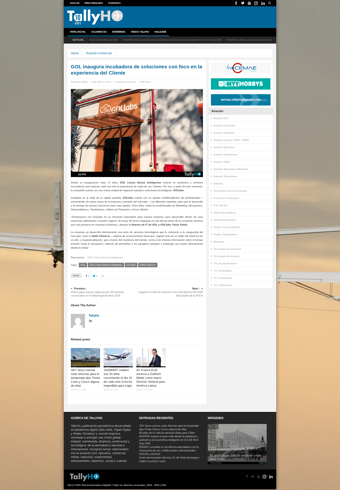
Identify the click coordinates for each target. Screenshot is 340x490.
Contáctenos (114, 3)
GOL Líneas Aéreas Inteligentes (106, 265)
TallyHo (84, 82)
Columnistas (99, 31)
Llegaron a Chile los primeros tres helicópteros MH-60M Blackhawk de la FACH (170, 292)
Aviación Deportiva (224, 132)
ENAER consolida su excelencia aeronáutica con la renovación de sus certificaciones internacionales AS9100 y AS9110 (244, 40)
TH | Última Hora (223, 285)
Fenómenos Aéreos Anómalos (230, 190)
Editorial (218, 183)
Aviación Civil (221, 118)
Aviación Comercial (99, 53)
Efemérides (118, 31)
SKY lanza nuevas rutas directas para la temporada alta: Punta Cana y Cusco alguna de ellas (85, 377)
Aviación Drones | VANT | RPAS (231, 140)
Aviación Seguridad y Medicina (231, 169)
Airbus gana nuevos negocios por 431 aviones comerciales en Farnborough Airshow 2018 (97, 292)
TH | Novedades (223, 270)
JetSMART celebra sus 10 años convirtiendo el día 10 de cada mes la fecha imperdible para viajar (118, 377)
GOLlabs (131, 265)
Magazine (160, 31)
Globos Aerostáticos (225, 212)
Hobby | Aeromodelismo (227, 227)
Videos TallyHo (140, 31)
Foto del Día (220, 205)
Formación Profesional (226, 198)
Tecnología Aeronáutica (227, 256)
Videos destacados (93, 3)
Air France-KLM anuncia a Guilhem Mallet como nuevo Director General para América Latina (150, 377)
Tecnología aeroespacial (227, 248)
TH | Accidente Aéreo (225, 263)
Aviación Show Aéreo (225, 176)
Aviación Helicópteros (226, 154)
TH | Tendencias (223, 278)
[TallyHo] (95, 17)
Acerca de (74, 3)
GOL (83, 265)
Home (75, 53)
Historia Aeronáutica (225, 219)
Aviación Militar (222, 161)
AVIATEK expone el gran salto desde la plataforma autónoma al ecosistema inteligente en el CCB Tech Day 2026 (138, 40)
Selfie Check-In (148, 265)
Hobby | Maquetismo (225, 234)
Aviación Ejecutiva (224, 147)
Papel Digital (78, 31)
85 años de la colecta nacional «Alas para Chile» (167, 432)
